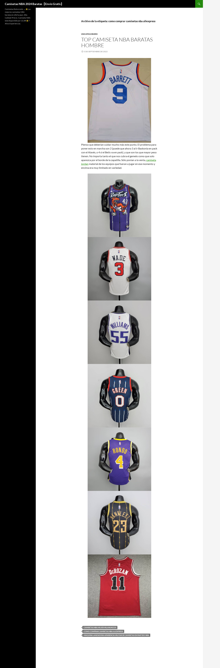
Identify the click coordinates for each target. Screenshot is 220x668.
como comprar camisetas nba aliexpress (103, 631)
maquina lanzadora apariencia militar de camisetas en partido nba (116, 635)
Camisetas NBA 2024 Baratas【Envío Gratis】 (34, 4)
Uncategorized (89, 34)
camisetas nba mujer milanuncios (100, 627)
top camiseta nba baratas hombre (117, 42)
